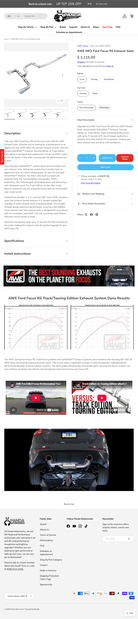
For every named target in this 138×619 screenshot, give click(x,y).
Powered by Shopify (32, 609)
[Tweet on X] (86, 214)
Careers (44, 565)
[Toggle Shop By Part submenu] (55, 27)
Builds (63, 27)
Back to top (69, 504)
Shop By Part (46, 27)
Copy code (102, 4)
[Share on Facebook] (91, 214)
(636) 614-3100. (15, 569)
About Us (85, 27)
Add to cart (107, 158)
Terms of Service (48, 535)
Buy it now (105, 167)
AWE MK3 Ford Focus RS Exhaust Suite (25, 39)
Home (6, 39)
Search (43, 524)
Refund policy (46, 540)
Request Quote (125, 157)
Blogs (96, 27)
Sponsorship (46, 584)
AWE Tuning (82, 46)
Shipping (81, 62)
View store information (90, 183)
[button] (132, 16)
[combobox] (25, 16)
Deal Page (107, 27)
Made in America (48, 570)
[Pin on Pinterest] (96, 214)
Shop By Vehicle (26, 27)
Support (73, 27)
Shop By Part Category (51, 559)
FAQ (118, 27)
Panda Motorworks (17, 609)
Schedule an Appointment (69, 32)
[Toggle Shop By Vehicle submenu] (36, 27)
